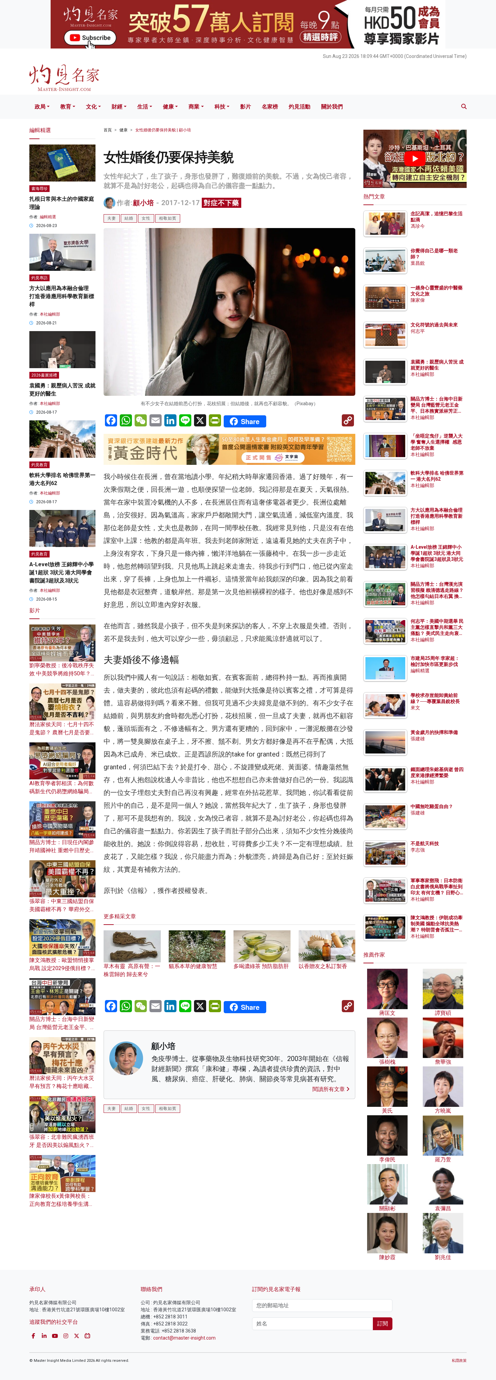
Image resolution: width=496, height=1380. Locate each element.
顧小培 (143, 203)
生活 (142, 106)
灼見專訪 (39, 278)
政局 (40, 106)
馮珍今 (418, 226)
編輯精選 (48, 217)
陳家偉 (418, 300)
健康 (168, 106)
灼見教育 (39, 464)
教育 (65, 106)
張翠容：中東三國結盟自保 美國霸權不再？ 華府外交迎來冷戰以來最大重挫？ (62, 909)
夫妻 (111, 218)
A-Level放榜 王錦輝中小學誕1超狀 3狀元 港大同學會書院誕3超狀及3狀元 (61, 572)
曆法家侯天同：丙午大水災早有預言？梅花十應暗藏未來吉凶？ (61, 1086)
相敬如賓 (167, 218)
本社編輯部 (50, 314)
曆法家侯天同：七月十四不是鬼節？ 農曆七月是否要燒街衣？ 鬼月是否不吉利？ (62, 732)
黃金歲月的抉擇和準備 (434, 732)
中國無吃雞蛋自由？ (432, 806)
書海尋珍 (39, 188)
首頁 (108, 130)
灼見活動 (299, 106)
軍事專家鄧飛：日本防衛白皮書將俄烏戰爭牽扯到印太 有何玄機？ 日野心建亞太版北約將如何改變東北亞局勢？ (437, 893)
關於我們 (332, 106)
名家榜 (270, 106)
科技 (220, 106)
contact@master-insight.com (184, 1338)
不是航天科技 (425, 843)
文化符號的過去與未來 (434, 324)
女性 (146, 218)
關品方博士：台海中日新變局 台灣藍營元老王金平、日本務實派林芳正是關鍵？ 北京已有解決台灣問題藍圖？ (437, 411)
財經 (117, 106)
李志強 (418, 850)
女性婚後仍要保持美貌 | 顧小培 (163, 130)
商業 (194, 106)
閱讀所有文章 (329, 1089)
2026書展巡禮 (44, 375)
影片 (245, 106)
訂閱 (382, 1323)
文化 (91, 106)
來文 (415, 707)
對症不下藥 (221, 203)
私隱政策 (459, 1360)
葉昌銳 (418, 263)
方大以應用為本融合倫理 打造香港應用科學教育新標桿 (61, 296)
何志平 (418, 331)
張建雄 (418, 738)
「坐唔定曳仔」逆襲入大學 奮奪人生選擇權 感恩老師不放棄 (437, 442)
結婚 (129, 218)
